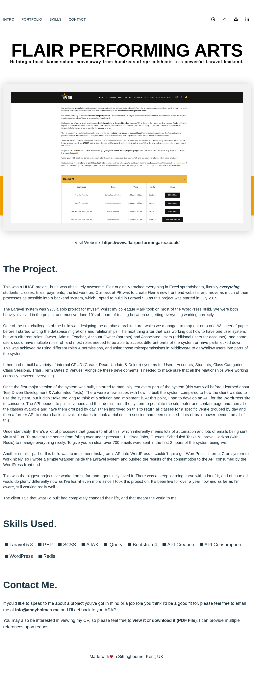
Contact (77, 19)
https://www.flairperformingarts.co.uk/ (141, 242)
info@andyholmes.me (37, 609)
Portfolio (31, 19)
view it (139, 620)
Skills (55, 19)
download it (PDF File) (174, 620)
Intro (8, 19)
